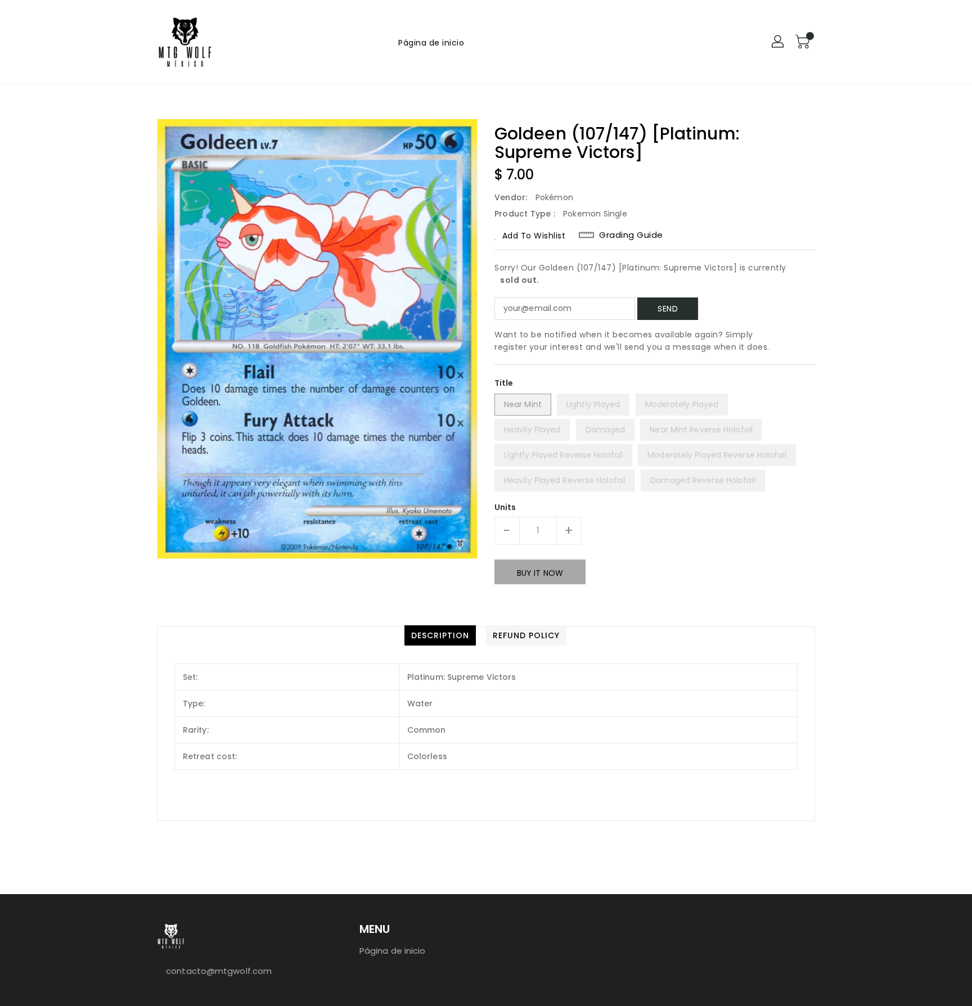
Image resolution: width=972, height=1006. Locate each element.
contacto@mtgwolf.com (219, 971)
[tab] (440, 635)
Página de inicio (392, 951)
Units (505, 507)
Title (504, 383)
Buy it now (540, 573)
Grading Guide (631, 235)
